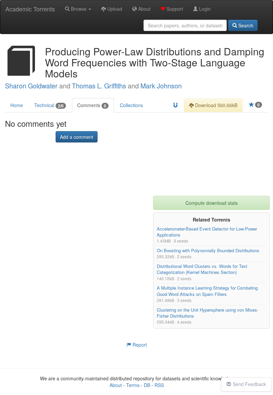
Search (245, 25)
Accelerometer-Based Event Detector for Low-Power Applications (207, 232)
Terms (132, 385)
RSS (159, 385)
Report (139, 344)
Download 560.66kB (215, 105)
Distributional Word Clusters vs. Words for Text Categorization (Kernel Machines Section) (202, 269)
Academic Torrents (30, 8)
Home (16, 105)
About (143, 8)
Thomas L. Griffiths (99, 85)
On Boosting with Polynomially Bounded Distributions (208, 251)
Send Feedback (249, 384)
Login (204, 8)
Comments (91, 105)
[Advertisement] (211, 154)
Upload (114, 8)
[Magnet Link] (175, 105)
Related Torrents (211, 219)
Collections (131, 105)
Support (174, 8)
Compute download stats (211, 203)
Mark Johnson (161, 85)
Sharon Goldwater (31, 85)
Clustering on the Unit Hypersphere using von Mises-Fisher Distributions (207, 313)
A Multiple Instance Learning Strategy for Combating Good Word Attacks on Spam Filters (207, 291)
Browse (79, 8)
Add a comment (76, 137)
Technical (49, 105)
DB (147, 385)
